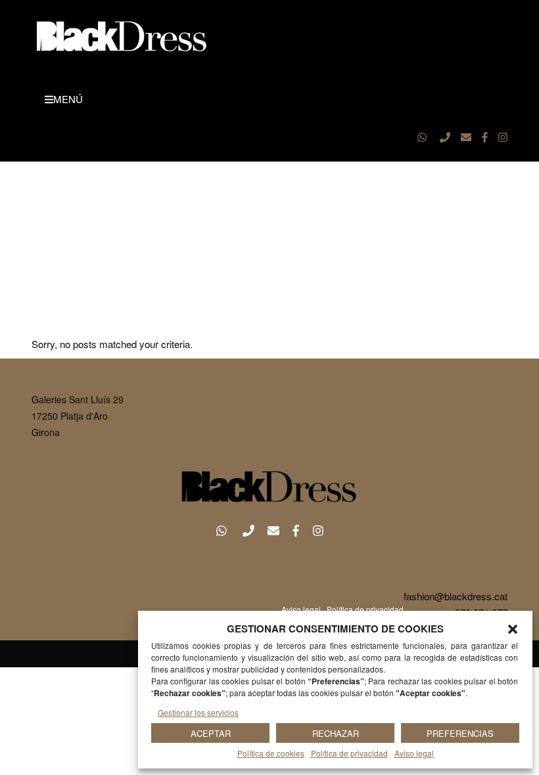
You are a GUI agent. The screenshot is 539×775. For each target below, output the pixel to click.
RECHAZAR (335, 733)
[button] (512, 629)
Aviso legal (414, 753)
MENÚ (68, 99)
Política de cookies (270, 753)
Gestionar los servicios (198, 712)
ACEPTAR (211, 733)
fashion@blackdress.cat (455, 596)
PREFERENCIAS (460, 733)
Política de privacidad (349, 753)
